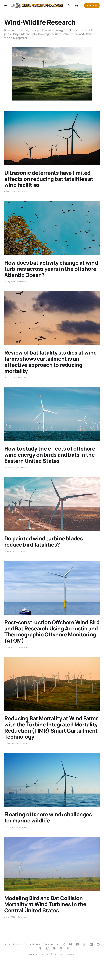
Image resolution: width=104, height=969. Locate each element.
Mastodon (77, 944)
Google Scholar (40, 948)
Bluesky (70, 944)
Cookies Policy (32, 944)
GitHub (98, 944)
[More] (6, 5)
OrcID (54, 948)
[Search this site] (69, 5)
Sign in (77, 5)
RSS (68, 948)
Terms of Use (51, 944)
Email (61, 948)
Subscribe (92, 5)
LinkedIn (91, 944)
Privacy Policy (12, 944)
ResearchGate (47, 948)
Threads (84, 944)
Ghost (72, 954)
